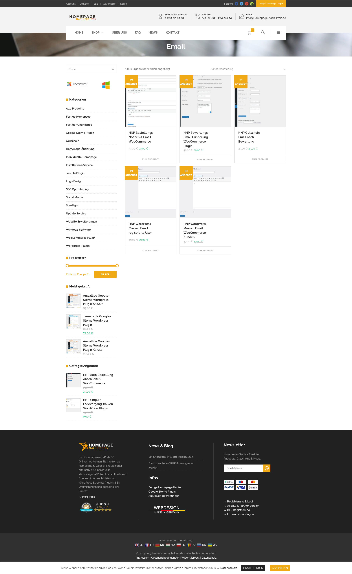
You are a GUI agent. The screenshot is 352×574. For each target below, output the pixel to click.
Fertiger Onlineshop (79, 124)
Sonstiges (72, 205)
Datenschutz (209, 557)
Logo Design (74, 181)
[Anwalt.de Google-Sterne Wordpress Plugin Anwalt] (73, 301)
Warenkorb (109, 3)
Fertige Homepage (78, 116)
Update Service (76, 213)
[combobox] (245, 69)
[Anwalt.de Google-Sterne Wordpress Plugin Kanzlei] (73, 346)
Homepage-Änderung (80, 149)
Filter (105, 274)
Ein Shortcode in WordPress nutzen (170, 456)
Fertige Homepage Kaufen (165, 487)
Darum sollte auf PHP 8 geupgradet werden (171, 465)
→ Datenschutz (227, 568)
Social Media (74, 197)
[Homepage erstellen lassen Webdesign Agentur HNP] (96, 450)
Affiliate (84, 3)
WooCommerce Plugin (81, 237)
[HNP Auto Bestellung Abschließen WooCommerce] (73, 380)
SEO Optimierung (77, 189)
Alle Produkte (75, 108)
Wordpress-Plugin (78, 245)
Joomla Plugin (75, 173)
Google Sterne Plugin (80, 132)
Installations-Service (79, 165)
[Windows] (106, 88)
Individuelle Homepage (81, 157)
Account (71, 3)
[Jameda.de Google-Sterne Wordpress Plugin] (73, 321)
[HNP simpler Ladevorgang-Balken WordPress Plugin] (73, 405)
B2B (96, 3)
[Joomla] (77, 87)
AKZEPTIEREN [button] (280, 568)
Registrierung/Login (271, 3)
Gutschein (72, 141)
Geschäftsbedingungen (165, 557)
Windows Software (78, 229)
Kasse (123, 3)
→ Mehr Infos (87, 496)
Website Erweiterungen (81, 221)
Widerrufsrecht (190, 557)
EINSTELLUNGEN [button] (253, 568)
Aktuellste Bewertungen (163, 496)
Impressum (142, 557)
